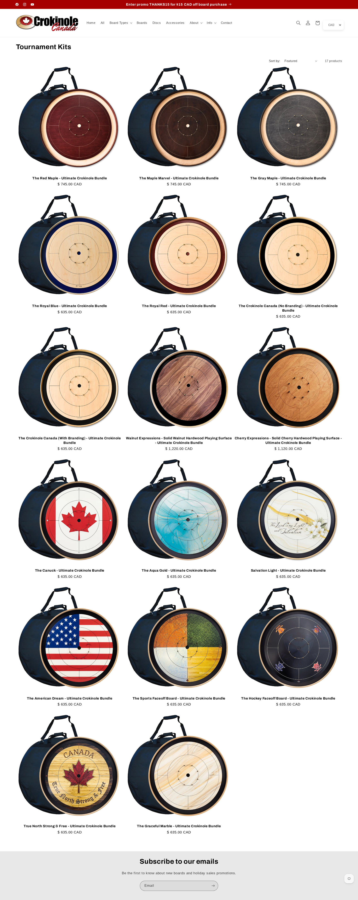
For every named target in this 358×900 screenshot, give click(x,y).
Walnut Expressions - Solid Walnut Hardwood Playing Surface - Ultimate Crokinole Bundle (179, 440)
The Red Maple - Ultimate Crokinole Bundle (69, 178)
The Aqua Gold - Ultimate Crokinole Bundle (179, 570)
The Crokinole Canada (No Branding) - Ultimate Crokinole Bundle (288, 308)
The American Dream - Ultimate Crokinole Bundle (69, 698)
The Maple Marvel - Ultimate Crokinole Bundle (179, 178)
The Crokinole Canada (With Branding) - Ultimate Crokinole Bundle (69, 440)
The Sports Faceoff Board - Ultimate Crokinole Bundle (179, 698)
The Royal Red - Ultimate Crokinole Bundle (179, 306)
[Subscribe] (213, 886)
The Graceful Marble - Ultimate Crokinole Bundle (179, 826)
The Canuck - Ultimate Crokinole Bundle (69, 570)
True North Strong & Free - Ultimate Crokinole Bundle (70, 826)
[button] (120, 23)
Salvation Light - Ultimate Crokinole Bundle (288, 570)
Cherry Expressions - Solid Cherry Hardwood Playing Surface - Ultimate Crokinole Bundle (288, 440)
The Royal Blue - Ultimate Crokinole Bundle (69, 306)
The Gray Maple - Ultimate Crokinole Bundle (288, 178)
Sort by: (274, 61)
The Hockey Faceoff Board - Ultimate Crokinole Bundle (288, 698)
